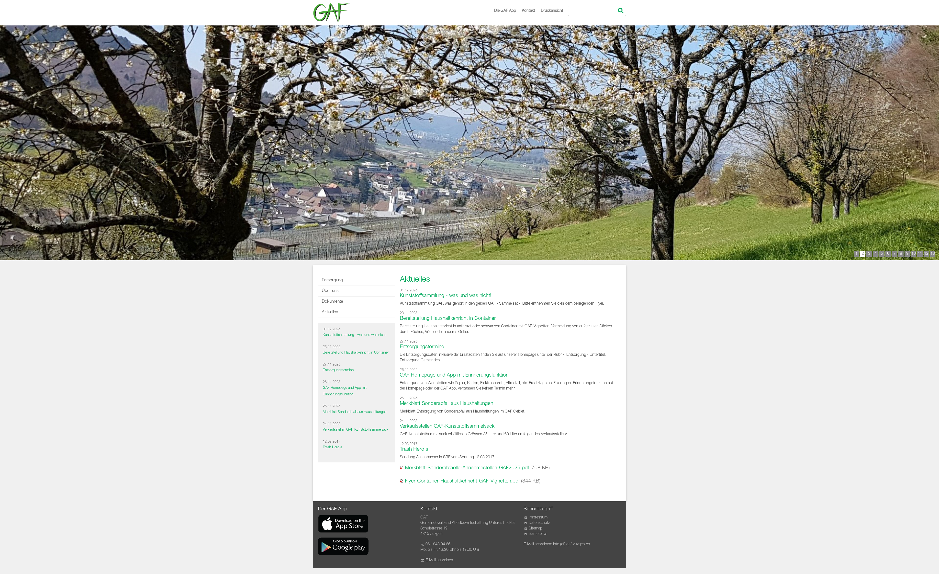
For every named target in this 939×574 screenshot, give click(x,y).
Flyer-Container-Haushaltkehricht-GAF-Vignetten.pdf (462, 481)
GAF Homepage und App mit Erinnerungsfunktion (454, 375)
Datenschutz (539, 523)
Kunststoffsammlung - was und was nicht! (354, 335)
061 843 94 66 (437, 545)
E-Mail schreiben (439, 561)
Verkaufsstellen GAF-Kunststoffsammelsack (355, 430)
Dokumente (332, 301)
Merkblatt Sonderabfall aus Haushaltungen (355, 412)
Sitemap (535, 529)
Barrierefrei (538, 534)
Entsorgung (332, 280)
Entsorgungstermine (338, 370)
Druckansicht (552, 11)
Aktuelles (330, 312)
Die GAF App (505, 11)
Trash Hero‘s (332, 447)
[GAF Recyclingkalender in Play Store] (343, 546)
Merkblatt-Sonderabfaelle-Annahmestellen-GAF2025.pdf (467, 468)
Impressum (538, 518)
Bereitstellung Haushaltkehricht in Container (356, 353)
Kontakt (528, 11)
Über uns (330, 291)
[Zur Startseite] (331, 13)
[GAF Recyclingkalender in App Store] (343, 524)
